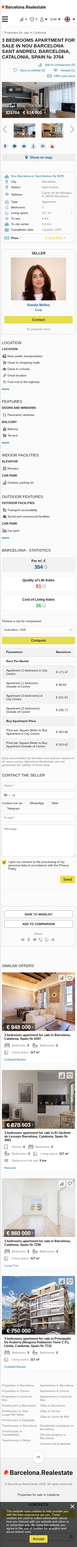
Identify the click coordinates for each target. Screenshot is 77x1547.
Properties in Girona (15, 1391)
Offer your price (64, 76)
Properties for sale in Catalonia (38, 1494)
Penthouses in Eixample (18, 1420)
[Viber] (40, 940)
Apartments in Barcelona (56, 1385)
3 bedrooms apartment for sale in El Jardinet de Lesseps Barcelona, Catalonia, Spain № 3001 (37, 1136)
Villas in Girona (50, 1411)
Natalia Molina (38, 305)
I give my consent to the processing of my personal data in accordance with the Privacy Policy (38, 865)
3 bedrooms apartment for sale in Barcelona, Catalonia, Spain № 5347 (37, 1036)
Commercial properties (55, 1443)
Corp (38, 310)
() (60, 64)
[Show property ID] (43, 146)
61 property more (38, 329)
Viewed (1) (68, 70)
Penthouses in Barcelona (19, 1405)
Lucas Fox (11, 1265)
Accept (38, 1539)
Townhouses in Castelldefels (12, 1433)
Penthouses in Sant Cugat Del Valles (15, 1412)
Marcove (10, 1167)
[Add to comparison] (62, 978)
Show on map (41, 157)
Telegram (13, 808)
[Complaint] (52, 146)
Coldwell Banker (15, 1059)
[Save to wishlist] (70, 978)
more (5, 389)
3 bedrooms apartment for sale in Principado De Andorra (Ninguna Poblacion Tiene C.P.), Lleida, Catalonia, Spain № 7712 (37, 1342)
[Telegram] (52, 940)
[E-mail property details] (24, 146)
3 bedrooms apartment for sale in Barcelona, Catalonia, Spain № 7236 (37, 1242)
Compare (38, 640)
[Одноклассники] (29, 940)
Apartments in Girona (54, 1391)
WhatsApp (37, 803)
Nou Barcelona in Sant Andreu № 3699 (37, 176)
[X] (35, 940)
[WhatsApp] (46, 940)
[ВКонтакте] (23, 940)
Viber (55, 803)
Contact (38, 320)
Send (67, 879)
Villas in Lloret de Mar (54, 1416)
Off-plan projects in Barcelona (53, 1436)
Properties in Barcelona (18, 1385)
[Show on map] (5, 146)
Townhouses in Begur (16, 1440)
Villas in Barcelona (52, 1405)
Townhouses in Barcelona (19, 1425)
